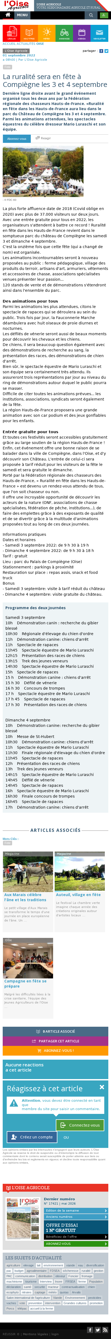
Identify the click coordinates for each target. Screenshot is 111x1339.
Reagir (45, 138)
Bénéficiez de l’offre (62, 1231)
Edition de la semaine (62, 1210)
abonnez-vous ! (58, 1050)
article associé (59, 1031)
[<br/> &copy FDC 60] (43, 148)
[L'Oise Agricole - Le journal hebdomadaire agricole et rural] (54, 2)
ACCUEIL (9, 44)
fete (8, 67)
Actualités (26, 44)
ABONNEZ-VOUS (58, 1244)
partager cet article (58, 1041)
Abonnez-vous (16, 138)
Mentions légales (35, 1334)
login (55, 1334)
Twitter (106, 51)
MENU (22, 15)
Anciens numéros (59, 1217)
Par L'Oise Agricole (32, 60)
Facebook (101, 51)
